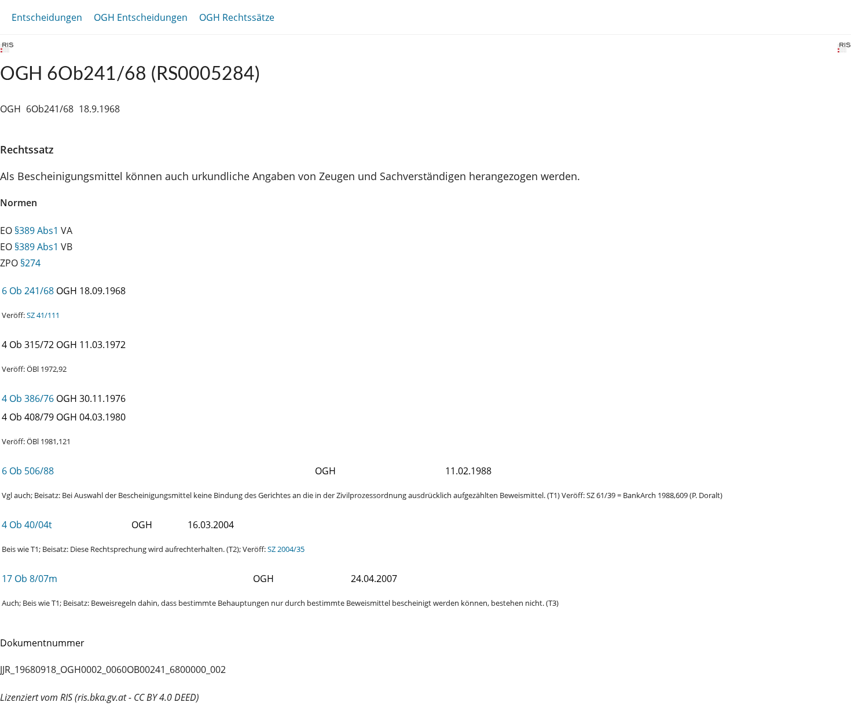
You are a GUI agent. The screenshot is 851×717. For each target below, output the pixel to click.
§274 (30, 263)
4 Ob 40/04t (27, 524)
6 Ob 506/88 (28, 470)
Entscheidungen (47, 17)
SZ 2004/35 (286, 549)
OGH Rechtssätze (236, 17)
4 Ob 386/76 (28, 398)
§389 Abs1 (36, 230)
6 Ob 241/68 (28, 290)
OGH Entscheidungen (141, 17)
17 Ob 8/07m (29, 578)
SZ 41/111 (43, 315)
